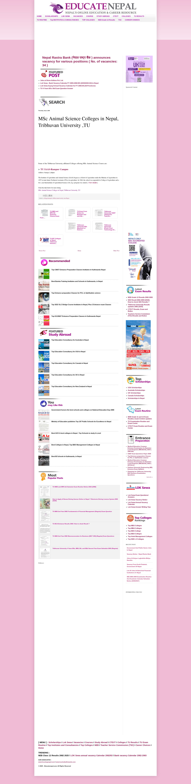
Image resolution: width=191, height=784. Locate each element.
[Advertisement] (95, 39)
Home (79, 251)
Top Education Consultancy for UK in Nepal (67, 375)
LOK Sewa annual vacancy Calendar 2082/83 (92, 755)
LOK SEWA (65, 16)
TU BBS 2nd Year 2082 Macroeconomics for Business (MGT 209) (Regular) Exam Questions (83, 536)
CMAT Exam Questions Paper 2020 (139, 454)
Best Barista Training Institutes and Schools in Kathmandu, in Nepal (77, 281)
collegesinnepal (47, 198)
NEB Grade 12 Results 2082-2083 (140, 297)
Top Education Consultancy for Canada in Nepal (69, 363)
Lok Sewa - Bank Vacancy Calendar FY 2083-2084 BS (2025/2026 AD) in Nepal (69, 83)
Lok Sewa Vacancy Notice (137, 500)
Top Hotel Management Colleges (140, 536)
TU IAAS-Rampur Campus (54, 169)
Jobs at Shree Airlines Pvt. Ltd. (51, 80)
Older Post (116, 251)
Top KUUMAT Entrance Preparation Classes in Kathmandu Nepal (75, 316)
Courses (89, 742)
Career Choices (143, 745)
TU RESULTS (139, 16)
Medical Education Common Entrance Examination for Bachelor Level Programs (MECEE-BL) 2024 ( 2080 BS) (139, 449)
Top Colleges (86, 745)
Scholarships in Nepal (136, 398)
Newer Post (42, 251)
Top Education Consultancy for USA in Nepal (68, 351)
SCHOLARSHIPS (51, 16)
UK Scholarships (134, 393)
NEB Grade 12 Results (106, 20)
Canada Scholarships (136, 395)
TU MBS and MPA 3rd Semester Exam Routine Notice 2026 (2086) (74, 487)
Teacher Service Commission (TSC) (117, 745)
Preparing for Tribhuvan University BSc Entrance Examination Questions (139, 473)
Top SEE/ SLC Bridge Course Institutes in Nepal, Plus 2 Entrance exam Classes (81, 304)
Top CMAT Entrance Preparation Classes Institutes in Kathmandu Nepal (78, 270)
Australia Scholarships (136, 390)
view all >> (149, 477)
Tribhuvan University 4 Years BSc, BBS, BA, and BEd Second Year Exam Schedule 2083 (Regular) (85, 548)
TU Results (133, 742)
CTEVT (115, 16)
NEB (97, 745)
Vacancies (78, 742)
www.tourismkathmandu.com (66, 762)
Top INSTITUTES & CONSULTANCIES (64, 20)
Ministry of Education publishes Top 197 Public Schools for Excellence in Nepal (81, 421)
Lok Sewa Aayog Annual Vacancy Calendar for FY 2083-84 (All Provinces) (68, 86)
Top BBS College (134, 531)
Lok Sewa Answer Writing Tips (139, 507)
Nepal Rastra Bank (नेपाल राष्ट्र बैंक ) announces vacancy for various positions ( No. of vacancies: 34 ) (79, 61)
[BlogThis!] (46, 196)
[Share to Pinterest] (51, 196)
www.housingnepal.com (46, 762)
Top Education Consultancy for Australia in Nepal (70, 340)
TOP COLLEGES (88, 20)
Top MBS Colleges (135, 525)
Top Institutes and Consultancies (63, 745)
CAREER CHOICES (132, 20)
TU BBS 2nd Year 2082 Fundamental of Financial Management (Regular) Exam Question (82, 511)
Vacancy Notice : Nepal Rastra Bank (139, 554)
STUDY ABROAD (103, 16)
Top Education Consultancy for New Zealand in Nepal (71, 386)
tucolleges (66, 198)
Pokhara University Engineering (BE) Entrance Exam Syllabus (140, 468)
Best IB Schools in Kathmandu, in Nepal (66, 456)
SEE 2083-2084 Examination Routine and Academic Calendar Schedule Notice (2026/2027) (139, 579)
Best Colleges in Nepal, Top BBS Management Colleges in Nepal (75, 445)
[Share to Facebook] (50, 196)
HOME (39, 16)
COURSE (89, 16)
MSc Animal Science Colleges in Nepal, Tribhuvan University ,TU (59, 190)
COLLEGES (126, 16)
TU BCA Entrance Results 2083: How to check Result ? (71, 524)
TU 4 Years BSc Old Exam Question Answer (56, 88)
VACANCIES (78, 16)
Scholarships (55, 742)
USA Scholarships (135, 387)
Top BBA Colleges (135, 534)
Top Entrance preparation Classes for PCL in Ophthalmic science (75, 293)
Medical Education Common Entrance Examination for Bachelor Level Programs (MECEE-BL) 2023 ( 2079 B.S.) (139, 462)
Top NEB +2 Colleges (136, 539)
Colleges (121, 742)
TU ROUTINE (42, 20)
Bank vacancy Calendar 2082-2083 (130, 755)
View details (93, 182)
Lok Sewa (67, 742)
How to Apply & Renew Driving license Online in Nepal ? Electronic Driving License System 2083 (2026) (85, 500)
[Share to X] (48, 196)
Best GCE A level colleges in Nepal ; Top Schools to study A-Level (76, 433)
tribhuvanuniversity (58, 198)
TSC (120, 20)
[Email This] (44, 196)
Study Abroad (101, 742)
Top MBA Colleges (135, 528)
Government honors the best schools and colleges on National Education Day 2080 (82, 410)
